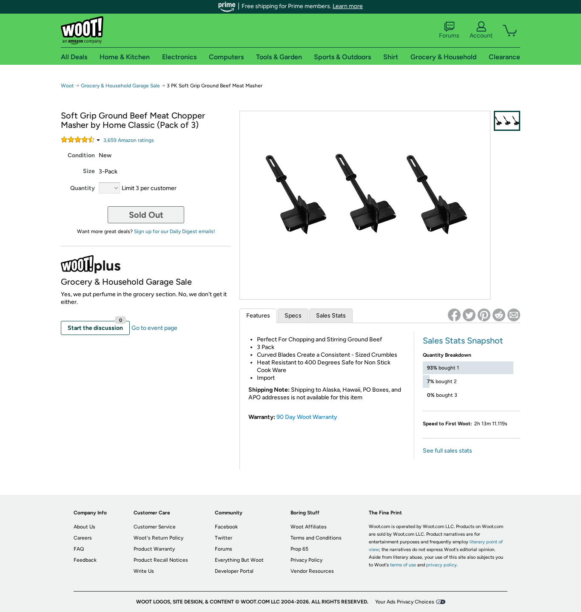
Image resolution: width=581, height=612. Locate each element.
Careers (83, 538)
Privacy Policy (306, 560)
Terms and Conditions (316, 538)
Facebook (226, 527)
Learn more (348, 6)
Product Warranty (154, 549)
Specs (293, 315)
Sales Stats (331, 315)
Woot (67, 86)
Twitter (223, 538)
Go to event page (154, 328)
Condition (81, 155)
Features (258, 315)
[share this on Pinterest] (484, 315)
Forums (449, 35)
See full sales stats (447, 450)
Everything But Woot (239, 560)
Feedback (85, 560)
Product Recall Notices (161, 560)
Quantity (82, 188)
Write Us (144, 571)
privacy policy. (442, 565)
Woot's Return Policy (158, 538)
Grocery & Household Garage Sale (120, 86)
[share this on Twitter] (469, 315)
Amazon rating (128, 140)
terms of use (403, 565)
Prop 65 (299, 549)
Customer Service (155, 527)
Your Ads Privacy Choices (404, 602)
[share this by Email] (513, 315)
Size (89, 171)
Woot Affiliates (308, 527)
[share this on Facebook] (454, 315)
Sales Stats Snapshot (463, 340)
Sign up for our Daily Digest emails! (174, 231)
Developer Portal (234, 571)
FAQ (79, 549)
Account (481, 35)
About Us (84, 527)
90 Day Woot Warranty (306, 417)
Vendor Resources (312, 571)
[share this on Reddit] (499, 315)
